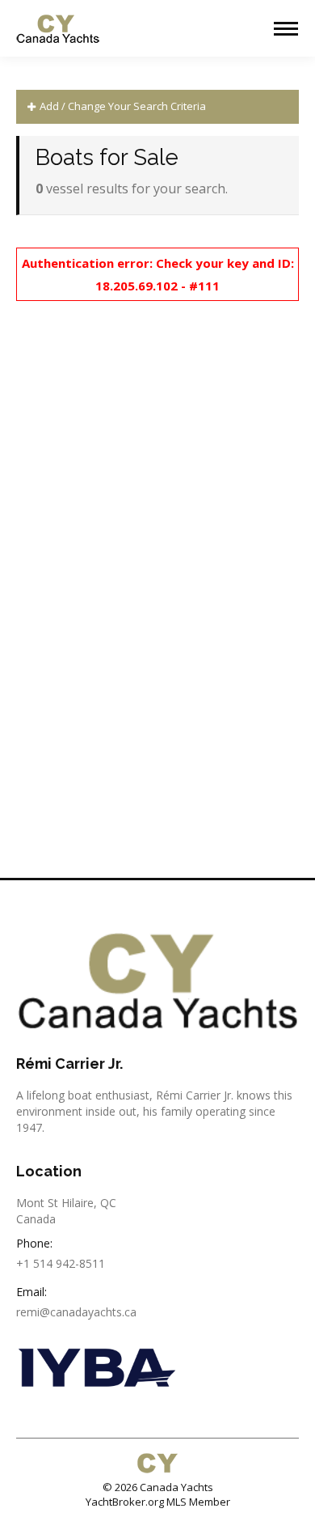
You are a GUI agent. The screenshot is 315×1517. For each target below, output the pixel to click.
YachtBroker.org (125, 1501)
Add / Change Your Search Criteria (121, 106)
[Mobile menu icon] (286, 29)
